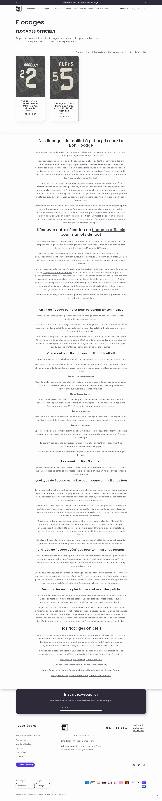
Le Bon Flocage (83, 155)
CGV (18, 731)
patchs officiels (101, 328)
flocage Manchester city (95, 664)
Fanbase (19, 748)
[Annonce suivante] (145, 2)
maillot (68, 319)
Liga (92, 183)
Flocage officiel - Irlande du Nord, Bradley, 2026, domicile (30, 105)
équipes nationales (94, 269)
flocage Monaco (94, 659)
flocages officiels (108, 229)
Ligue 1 (61, 183)
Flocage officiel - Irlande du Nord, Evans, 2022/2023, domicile (64, 107)
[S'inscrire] (99, 708)
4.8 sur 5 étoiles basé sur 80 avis (139, 728)
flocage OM (79, 659)
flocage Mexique (95, 670)
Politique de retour (24, 740)
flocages (75, 161)
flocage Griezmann (78, 675)
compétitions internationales (57, 272)
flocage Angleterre (50, 670)
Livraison (19, 756)
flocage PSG (66, 659)
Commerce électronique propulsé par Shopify (50, 794)
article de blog (115, 451)
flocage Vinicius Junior (100, 675)
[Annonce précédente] (16, 2)
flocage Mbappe (59, 675)
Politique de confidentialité (28, 735)
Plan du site (21, 752)
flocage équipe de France (73, 670)
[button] (32, 8)
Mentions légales (23, 744)
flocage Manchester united (68, 664)
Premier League (76, 183)
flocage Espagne (112, 670)
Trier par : (80, 52)
